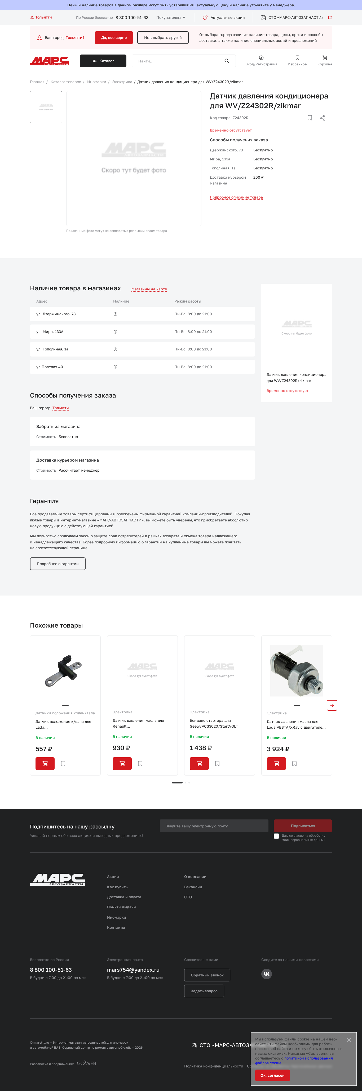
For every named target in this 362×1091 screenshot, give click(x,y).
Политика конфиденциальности (213, 1066)
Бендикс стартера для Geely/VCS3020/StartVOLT (214, 723)
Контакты (116, 927)
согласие (296, 835)
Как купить (117, 887)
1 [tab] (177, 782)
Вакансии (193, 887)
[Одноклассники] (312, 124)
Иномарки (116, 917)
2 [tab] (185, 782)
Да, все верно (114, 37)
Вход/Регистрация (261, 64)
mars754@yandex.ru (133, 969)
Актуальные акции (228, 17)
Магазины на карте (149, 289)
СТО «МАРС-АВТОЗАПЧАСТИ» (296, 17)
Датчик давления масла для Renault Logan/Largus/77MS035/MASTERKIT (142, 723)
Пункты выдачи (121, 907)
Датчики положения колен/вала (65, 713)
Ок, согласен (273, 1075)
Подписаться (303, 825)
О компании (195, 876)
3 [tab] (189, 782)
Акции (113, 876)
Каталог (106, 60)
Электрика (123, 712)
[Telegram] (295, 124)
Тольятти (60, 407)
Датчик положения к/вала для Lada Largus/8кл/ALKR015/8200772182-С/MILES (65, 725)
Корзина (324, 64)
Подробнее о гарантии (58, 563)
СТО (188, 897)
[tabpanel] (65, 705)
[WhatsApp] (320, 124)
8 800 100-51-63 (132, 17)
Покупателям (168, 17)
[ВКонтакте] (304, 124)
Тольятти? (75, 37)
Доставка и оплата (124, 897)
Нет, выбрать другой (163, 37)
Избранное (297, 64)
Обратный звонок (207, 975)
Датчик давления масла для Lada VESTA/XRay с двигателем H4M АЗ (296, 725)
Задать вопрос (204, 991)
